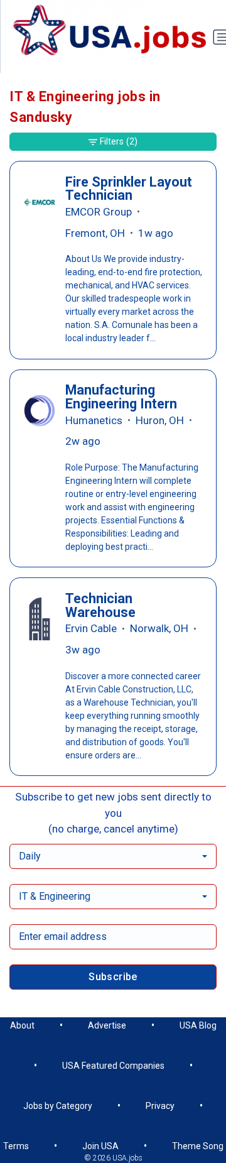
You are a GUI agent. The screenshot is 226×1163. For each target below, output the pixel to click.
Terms (16, 1146)
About (22, 1025)
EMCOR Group (98, 211)
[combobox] (113, 856)
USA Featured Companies (113, 1066)
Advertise (107, 1025)
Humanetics (93, 420)
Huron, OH (160, 420)
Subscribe (113, 977)
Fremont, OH (95, 233)
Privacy (160, 1106)
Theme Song (197, 1146)
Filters (118, 141)
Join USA (100, 1146)
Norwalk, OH (159, 628)
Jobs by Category (57, 1106)
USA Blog (198, 1025)
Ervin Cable (91, 628)
